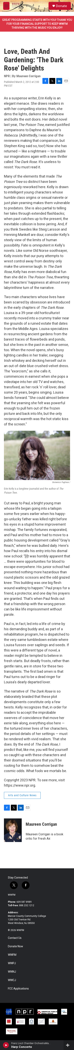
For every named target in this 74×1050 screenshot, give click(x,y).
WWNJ (12, 971)
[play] (6, 1045)
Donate (61, 6)
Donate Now (15, 946)
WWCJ (12, 980)
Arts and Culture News (22, 795)
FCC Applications (18, 988)
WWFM (11, 894)
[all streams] (69, 1045)
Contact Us (15, 937)
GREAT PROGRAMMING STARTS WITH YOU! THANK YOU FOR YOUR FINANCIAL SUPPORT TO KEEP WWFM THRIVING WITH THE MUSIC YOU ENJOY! (37, 23)
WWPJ (12, 963)
